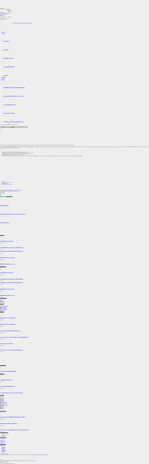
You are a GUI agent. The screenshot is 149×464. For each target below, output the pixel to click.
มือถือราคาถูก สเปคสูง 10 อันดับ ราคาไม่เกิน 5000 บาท (8, 423)
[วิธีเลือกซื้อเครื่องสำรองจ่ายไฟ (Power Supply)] (2, 262)
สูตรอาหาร (2, 398)
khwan (1, 195)
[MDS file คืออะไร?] (7, 39)
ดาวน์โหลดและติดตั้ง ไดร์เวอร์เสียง (8, 66)
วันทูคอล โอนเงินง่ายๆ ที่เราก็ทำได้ (8, 113)
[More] (18, 131)
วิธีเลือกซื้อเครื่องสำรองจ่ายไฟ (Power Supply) (7, 295)
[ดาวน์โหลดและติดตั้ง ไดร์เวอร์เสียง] (7, 65)
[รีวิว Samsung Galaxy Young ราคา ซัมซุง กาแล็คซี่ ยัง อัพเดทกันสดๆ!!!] (2, 348)
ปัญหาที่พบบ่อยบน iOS (5, 183)
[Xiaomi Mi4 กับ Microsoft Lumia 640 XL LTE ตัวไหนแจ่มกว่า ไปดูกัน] (2, 391)
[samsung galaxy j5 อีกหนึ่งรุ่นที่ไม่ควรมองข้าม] (2, 384)
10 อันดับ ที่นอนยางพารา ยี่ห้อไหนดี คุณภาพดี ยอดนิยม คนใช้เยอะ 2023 (11, 251)
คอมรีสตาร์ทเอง (5, 49)
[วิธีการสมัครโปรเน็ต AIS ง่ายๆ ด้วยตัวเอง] (2, 239)
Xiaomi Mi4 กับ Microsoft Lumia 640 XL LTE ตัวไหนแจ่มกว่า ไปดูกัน (11, 392)
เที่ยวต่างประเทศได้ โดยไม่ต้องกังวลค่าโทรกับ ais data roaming (13, 96)
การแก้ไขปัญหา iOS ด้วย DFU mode (6, 182)
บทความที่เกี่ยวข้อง (3, 196)
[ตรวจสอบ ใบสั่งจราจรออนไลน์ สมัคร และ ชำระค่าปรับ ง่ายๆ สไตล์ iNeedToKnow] (4, 212)
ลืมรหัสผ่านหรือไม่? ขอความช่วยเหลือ (5, 13)
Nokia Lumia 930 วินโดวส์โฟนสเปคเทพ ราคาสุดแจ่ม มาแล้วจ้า (10, 330)
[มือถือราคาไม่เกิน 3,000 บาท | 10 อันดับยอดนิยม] (2, 322)
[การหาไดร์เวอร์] (7, 73)
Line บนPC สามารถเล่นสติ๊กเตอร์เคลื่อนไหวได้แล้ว (8, 371)
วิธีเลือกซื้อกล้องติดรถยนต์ (4, 205)
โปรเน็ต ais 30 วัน (2, 443)
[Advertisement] (14, 25)
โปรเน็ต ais (2, 301)
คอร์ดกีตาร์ (2, 399)
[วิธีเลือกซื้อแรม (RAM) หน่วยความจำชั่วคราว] (2, 287)
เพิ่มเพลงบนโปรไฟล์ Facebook (5, 222)
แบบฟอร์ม (2, 397)
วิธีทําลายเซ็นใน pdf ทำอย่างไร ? (8, 58)
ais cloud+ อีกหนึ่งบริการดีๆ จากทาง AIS (9, 104)
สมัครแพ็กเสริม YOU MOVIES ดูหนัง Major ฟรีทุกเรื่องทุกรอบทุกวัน (14, 87)
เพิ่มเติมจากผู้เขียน (9, 196)
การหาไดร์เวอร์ (5, 75)
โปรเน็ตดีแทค (3, 302)
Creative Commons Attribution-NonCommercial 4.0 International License (40, 454)
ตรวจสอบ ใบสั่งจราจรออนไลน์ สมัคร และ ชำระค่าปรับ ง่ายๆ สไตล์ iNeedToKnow (13, 214)
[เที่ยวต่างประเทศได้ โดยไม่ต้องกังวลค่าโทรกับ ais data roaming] (7, 94)
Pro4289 (2, 401)
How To (4, 124)
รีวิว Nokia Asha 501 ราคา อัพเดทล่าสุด (6, 343)
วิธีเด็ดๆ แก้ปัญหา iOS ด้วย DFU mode (7, 184)
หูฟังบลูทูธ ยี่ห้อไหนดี (4, 307)
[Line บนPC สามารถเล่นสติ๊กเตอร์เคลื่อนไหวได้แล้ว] (2, 369)
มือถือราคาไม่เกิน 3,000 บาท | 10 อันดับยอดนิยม (7, 324)
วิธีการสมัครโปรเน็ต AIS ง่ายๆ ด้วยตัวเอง (6, 241)
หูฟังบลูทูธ (2, 404)
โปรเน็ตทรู (2, 300)
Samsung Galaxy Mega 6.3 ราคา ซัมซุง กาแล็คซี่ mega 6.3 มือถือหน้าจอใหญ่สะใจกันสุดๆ (14, 337)
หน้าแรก (4, 32)
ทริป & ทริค (4, 33)
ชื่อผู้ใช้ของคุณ (9, 10)
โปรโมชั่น (4, 79)
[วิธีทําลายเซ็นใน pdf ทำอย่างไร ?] (7, 56)
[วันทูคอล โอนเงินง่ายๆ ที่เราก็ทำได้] (7, 111)
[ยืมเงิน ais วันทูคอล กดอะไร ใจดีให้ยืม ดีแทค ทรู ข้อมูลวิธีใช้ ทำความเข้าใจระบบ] (2, 415)
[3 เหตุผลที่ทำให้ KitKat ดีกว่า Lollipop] (2, 378)
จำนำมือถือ (2, 400)
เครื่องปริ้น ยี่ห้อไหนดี (4, 308)
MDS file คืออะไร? (6, 41)
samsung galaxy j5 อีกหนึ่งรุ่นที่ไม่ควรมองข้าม (7, 386)
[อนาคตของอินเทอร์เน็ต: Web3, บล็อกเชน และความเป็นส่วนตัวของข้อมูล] (2, 277)
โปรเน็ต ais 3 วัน (2, 441)
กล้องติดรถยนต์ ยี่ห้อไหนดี (4, 306)
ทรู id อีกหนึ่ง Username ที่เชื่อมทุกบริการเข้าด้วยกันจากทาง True (13, 121)
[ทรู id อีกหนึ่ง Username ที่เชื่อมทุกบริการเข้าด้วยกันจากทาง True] (7, 120)
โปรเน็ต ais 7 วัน (2, 442)
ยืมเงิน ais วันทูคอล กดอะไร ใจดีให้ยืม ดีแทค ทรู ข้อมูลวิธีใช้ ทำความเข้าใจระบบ (12, 417)
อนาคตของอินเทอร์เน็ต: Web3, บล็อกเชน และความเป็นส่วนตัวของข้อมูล (11, 247)
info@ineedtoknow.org (6, 461)
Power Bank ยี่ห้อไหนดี (4, 403)
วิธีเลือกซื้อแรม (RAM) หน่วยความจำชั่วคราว (7, 257)
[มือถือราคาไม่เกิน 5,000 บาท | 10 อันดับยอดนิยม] (2, 316)
